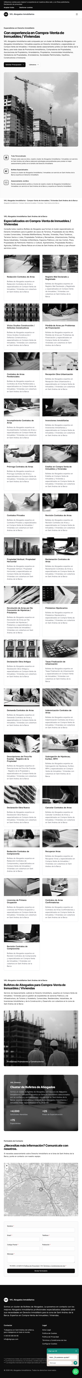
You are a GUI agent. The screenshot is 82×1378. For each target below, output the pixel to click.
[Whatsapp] (75, 1371)
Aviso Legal (46, 1330)
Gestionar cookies (26, 7)
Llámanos (32, 64)
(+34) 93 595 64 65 (11, 1336)
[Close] (76, 1351)
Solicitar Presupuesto (13, 64)
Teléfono (46, 1235)
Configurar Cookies (49, 1344)
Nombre (10, 1226)
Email (9, 1235)
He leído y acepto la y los (38, 1266)
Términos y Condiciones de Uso (54, 1266)
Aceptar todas (9, 7)
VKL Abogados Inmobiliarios (21, 14)
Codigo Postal (12, 1245)
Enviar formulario (41, 1271)
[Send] (75, 1363)
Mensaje (10, 1254)
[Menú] (76, 14)
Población (46, 1245)
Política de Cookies (49, 1333)
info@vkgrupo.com (11, 1339)
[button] (41, 1189)
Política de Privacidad (31, 1266)
